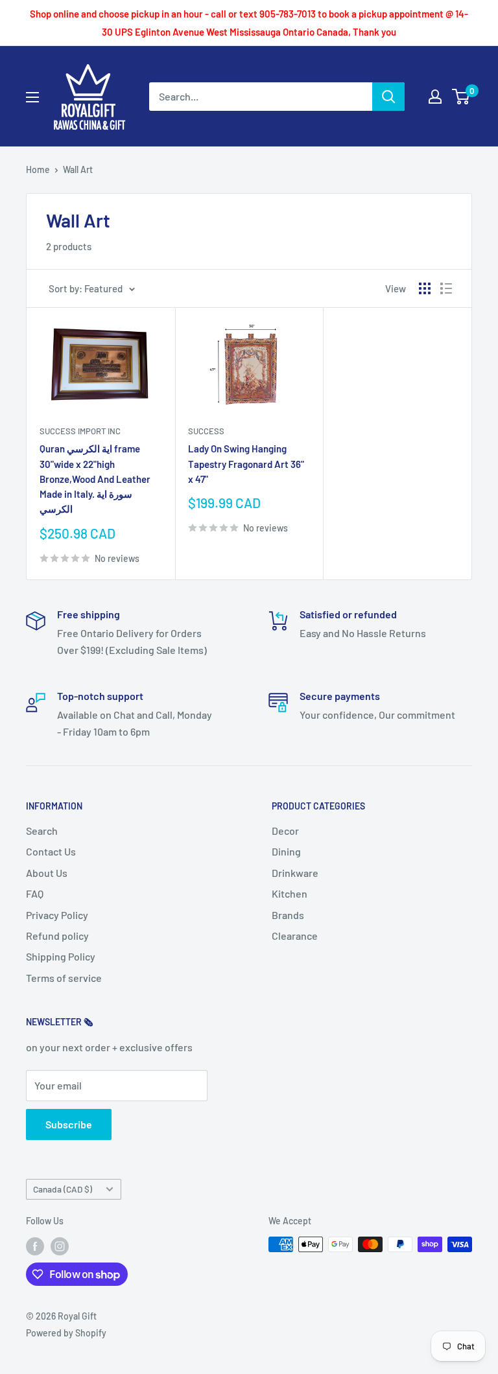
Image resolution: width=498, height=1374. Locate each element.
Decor (285, 830)
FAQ (34, 893)
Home (38, 169)
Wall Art (78, 169)
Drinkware (295, 873)
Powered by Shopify (66, 1332)
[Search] (388, 96)
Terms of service (64, 978)
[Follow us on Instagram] (60, 1246)
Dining (286, 851)
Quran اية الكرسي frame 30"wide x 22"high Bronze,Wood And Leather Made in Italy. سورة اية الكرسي (95, 479)
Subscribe (68, 1124)
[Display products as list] (446, 288)
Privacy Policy (57, 915)
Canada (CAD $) (62, 1188)
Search (42, 830)
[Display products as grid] (425, 288)
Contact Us (51, 851)
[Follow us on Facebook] (35, 1246)
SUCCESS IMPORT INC (80, 431)
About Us (46, 873)
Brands (288, 915)
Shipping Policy (60, 956)
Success (206, 431)
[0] (461, 96)
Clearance (295, 935)
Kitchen (289, 893)
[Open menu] (32, 97)
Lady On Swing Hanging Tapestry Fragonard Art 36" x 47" (246, 464)
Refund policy (57, 935)
